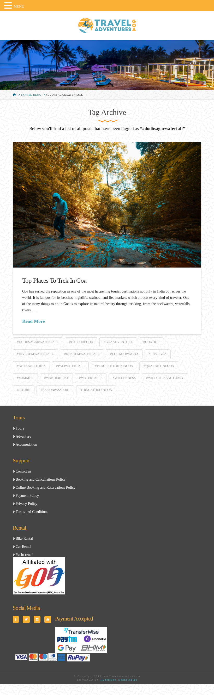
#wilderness (124, 378)
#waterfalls (90, 378)
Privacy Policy (26, 504)
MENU (19, 7)
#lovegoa (158, 354)
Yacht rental (24, 555)
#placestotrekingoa (114, 366)
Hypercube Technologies (118, 679)
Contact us (23, 471)
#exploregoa (81, 342)
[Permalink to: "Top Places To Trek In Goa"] (107, 204)
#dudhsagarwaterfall (38, 342)
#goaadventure (118, 342)
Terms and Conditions (32, 512)
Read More (33, 321)
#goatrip (151, 342)
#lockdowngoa (124, 354)
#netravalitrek (31, 366)
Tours (20, 428)
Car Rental (23, 547)
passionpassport (55, 390)
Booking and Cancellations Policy (41, 479)
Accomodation (26, 444)
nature (23, 390)
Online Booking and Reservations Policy (45, 487)
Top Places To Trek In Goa (54, 280)
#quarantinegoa (159, 366)
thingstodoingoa (96, 390)
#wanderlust (56, 378)
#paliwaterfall (70, 366)
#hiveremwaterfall (35, 354)
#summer (25, 378)
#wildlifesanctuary (165, 378)
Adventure (23, 436)
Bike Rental (24, 539)
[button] (9, 6)
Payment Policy (27, 496)
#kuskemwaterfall (82, 354)
